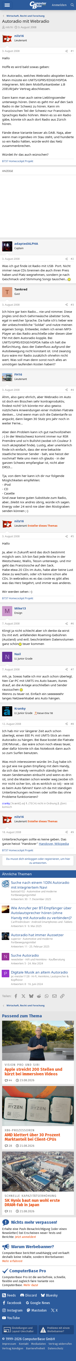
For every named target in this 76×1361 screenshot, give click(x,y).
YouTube (13, 1318)
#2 (72, 259)
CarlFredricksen (20, 922)
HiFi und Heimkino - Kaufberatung (45, 959)
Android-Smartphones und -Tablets (51, 922)
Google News (40, 1303)
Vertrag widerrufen (60, 1343)
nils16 (9, 27)
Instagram (15, 1310)
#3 (72, 305)
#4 (72, 390)
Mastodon (39, 1310)
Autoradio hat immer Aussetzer (37, 934)
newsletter (17, 959)
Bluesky (52, 1295)
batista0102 (18, 891)
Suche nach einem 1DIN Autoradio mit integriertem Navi (40, 885)
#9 (72, 832)
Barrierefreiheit (35, 1348)
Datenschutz (55, 1348)
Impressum (9, 1343)
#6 (72, 623)
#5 (72, 536)
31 (10, 1211)
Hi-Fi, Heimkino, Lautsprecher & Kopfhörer (40, 978)
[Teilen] (66, 51)
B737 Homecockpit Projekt (17, 161)
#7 (72, 669)
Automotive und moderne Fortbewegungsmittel (34, 893)
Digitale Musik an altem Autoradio (39, 972)
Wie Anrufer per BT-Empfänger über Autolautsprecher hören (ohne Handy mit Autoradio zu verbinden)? (41, 913)
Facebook (14, 1303)
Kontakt (23, 1343)
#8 (72, 724)
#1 (72, 51)
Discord (31, 1295)
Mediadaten (38, 1343)
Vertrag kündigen (12, 1348)
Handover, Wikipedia (54, 843)
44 (10, 1080)
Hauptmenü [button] (7, 5)
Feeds (11, 1295)
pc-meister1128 (20, 976)
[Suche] (72, 5)
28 (10, 1146)
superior (16, 939)
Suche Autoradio (25, 955)
